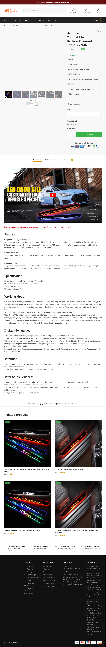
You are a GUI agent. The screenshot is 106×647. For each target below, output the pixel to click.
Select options (28, 478)
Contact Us (47, 572)
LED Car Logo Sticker (31, 572)
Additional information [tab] (53, 160)
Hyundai (61, 404)
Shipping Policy (48, 583)
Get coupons (47, 566)
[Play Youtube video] (53, 195)
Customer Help (86, 12)
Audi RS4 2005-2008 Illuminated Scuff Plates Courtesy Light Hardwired (76, 531)
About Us (46, 569)
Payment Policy (48, 586)
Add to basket (88, 135)
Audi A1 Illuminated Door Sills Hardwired (69, 469)
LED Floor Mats (29, 569)
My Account (73, 12)
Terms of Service (49, 580)
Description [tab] (37, 160)
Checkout (98, 12)
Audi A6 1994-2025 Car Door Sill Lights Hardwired (22, 530)
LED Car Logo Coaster (31, 578)
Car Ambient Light (30, 575)
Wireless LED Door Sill (72, 404)
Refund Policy (48, 578)
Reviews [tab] (67, 160)
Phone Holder (28, 594)
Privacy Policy (48, 575)
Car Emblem (28, 580)
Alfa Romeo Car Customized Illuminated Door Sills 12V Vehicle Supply (26, 470)
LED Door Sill (14, 26)
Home (6, 26)
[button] (59, 31)
